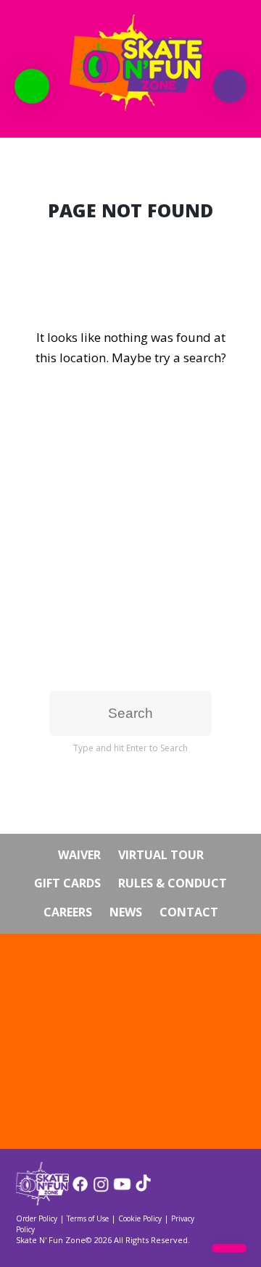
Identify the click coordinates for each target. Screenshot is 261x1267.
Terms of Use (88, 1218)
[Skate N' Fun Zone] (42, 1200)
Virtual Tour (161, 855)
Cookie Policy (140, 1218)
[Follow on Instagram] (101, 1189)
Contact (189, 912)
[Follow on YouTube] (122, 1189)
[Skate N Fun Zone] (130, 62)
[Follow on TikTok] (143, 1189)
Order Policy (36, 1218)
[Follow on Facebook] (80, 1189)
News (125, 912)
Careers (68, 912)
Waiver (79, 855)
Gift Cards (67, 883)
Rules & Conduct (172, 883)
